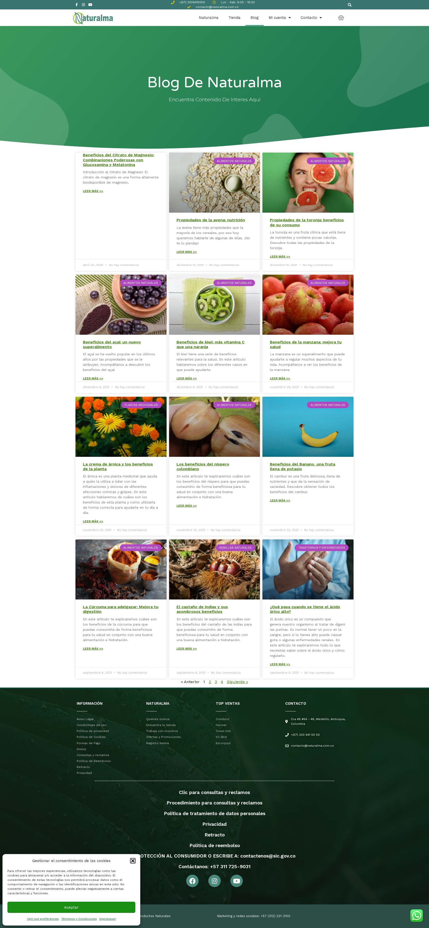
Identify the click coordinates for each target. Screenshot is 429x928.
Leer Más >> (93, 191)
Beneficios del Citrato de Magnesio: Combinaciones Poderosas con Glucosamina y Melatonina (118, 160)
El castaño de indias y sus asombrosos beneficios (202, 609)
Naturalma (208, 17)
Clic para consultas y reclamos (214, 792)
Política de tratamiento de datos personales (214, 813)
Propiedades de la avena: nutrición (211, 220)
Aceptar (71, 907)
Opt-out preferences (43, 919)
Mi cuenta (277, 17)
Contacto (309, 17)
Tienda (234, 17)
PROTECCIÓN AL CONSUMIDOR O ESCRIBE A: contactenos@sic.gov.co (214, 856)
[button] (132, 860)
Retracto (215, 835)
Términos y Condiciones (79, 919)
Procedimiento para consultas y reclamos (214, 803)
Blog (254, 17)
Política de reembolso (214, 845)
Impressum (107, 919)
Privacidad (214, 824)
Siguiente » (237, 681)
